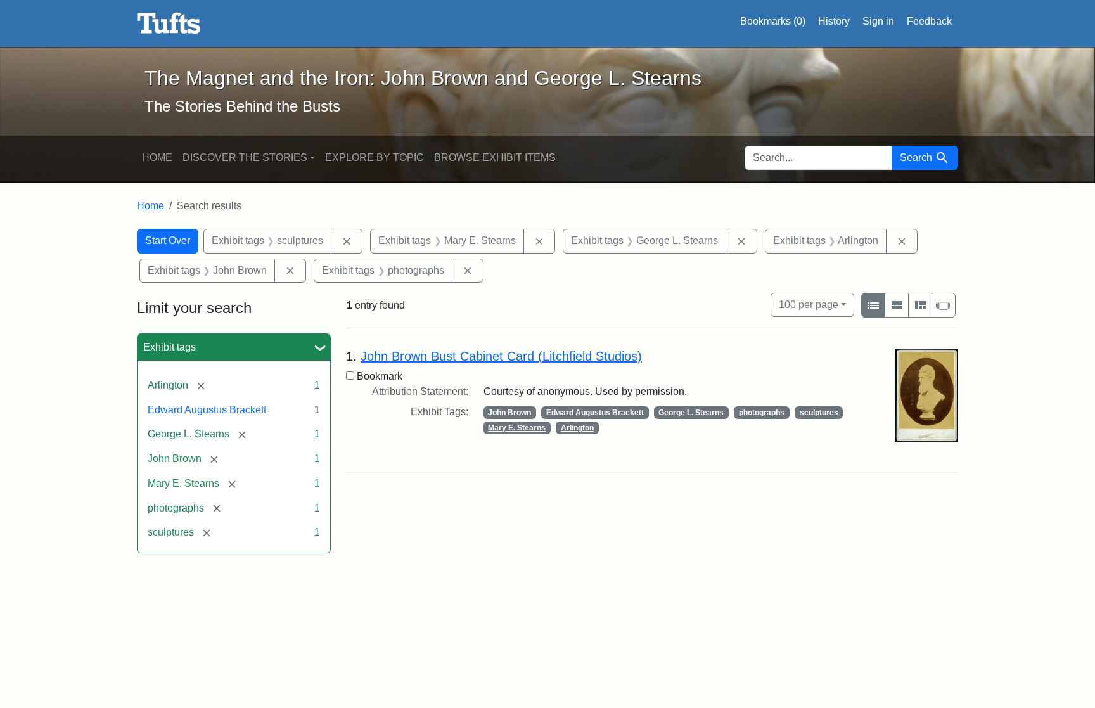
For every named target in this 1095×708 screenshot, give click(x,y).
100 (808, 304)
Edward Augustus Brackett (207, 409)
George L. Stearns (691, 412)
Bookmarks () (772, 21)
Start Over (167, 240)
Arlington (577, 427)
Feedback (929, 21)
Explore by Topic (374, 157)
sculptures (819, 412)
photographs (761, 412)
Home (157, 157)
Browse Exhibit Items (495, 157)
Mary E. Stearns (517, 427)
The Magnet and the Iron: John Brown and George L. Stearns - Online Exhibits (169, 23)
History (834, 21)
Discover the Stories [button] (244, 157)
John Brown (509, 412)
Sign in (878, 21)
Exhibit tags (169, 347)
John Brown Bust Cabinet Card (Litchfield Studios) (501, 356)
